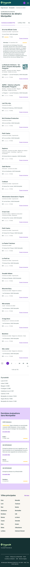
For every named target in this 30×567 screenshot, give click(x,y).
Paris (2, 500)
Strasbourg (4, 510)
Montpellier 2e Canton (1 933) (9, 396)
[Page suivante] (27, 366)
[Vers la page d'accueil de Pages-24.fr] (6, 3)
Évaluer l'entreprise (23, 38)
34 (19, 363)
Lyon (2, 503)
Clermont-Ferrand (19, 531)
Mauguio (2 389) (5, 386)
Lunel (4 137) (4, 381)
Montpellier (12, 7)
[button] (24, 3)
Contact (7, 556)
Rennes (3, 517)
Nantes (17, 507)
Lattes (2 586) (4, 383)
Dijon (2, 524)
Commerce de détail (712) (8, 22)
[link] (15, 44)
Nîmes (2, 527)
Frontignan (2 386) (6, 388)
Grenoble (17, 520)
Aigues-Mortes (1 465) (7, 398)
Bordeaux (3, 514)
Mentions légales (23, 558)
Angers (17, 524)
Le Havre (17, 517)
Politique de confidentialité (16, 556)
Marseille (17, 500)
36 (27, 363)
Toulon (3, 520)
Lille (16, 514)
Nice (2, 507)
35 (23, 363)
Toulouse (17, 503)
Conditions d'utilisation (10, 558)
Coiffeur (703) (21, 22)
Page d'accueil (4, 7)
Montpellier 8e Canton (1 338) (9, 401)
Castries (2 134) (5, 393)
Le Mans (3, 531)
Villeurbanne (18, 527)
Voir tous (26, 495)
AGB (17, 558)
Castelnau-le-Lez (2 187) (7, 391)
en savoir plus (6, 431)
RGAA (24, 556)
